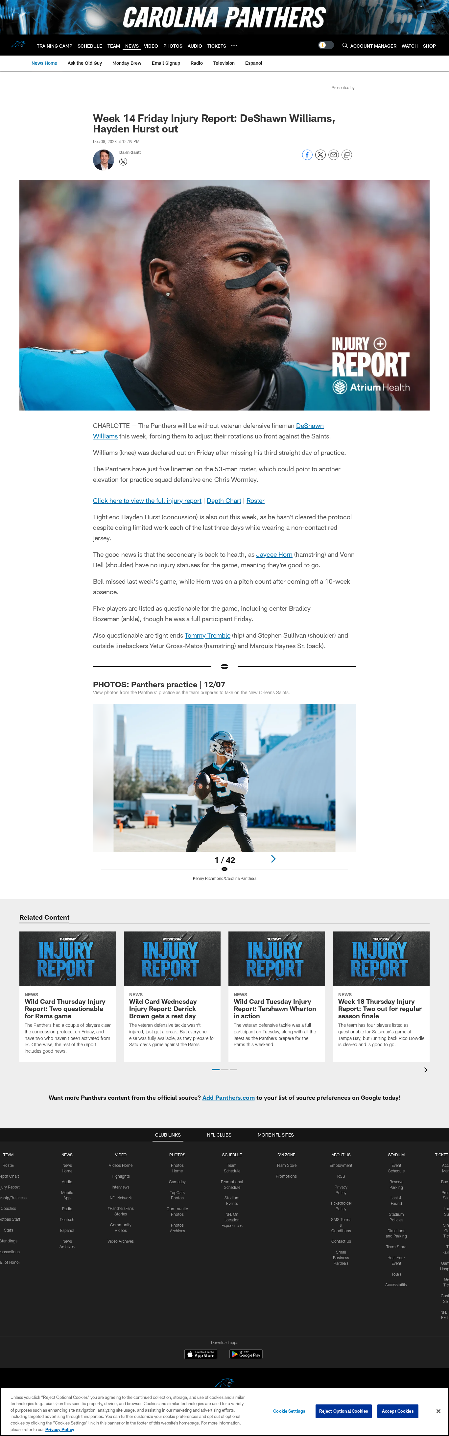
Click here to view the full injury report (147, 500)
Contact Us (341, 1241)
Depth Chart (224, 500)
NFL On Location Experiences (232, 1220)
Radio (67, 1208)
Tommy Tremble (207, 635)
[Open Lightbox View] (224, 796)
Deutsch (67, 1219)
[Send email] (333, 158)
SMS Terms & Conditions (341, 1225)
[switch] (326, 45)
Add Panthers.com (228, 1097)
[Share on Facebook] (307, 158)
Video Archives (120, 1241)
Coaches (8, 1208)
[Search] (345, 45)
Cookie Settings (289, 1411)
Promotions (286, 1176)
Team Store (286, 1165)
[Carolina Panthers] (224, 1385)
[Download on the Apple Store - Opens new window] (200, 1355)
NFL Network (121, 1197)
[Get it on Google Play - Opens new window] (246, 1358)
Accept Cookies (398, 1411)
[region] (224, 1412)
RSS (341, 1176)
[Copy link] (347, 155)
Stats (8, 1230)
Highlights (121, 1176)
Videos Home (120, 1165)
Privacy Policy (59, 1429)
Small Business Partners (341, 1257)
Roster (256, 500)
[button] (215, 1069)
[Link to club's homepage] (18, 45)
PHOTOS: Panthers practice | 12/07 (159, 684)
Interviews (121, 1187)
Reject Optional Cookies (343, 1411)
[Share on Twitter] (320, 158)
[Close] (438, 1411)
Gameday (177, 1181)
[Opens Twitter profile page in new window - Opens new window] (123, 162)
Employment (341, 1165)
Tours (396, 1274)
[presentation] (427, 1070)
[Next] (273, 859)
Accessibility (396, 1284)
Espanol (67, 1230)
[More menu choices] (234, 45)
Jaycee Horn (274, 554)
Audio (67, 1181)
